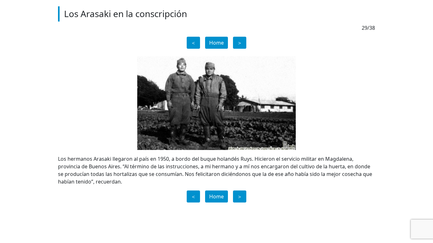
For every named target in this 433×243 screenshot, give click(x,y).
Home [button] (216, 42)
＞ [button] (239, 42)
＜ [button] (193, 42)
